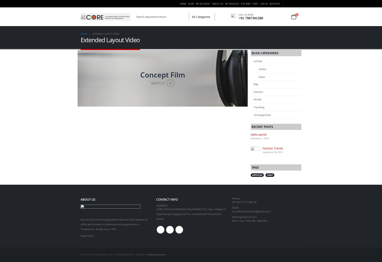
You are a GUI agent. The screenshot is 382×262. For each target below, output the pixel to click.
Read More (87, 236)
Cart (255, 3)
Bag (256, 84)
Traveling (259, 107)
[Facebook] (287, 3)
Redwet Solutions (157, 254)
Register (275, 3)
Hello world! (259, 134)
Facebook (161, 230)
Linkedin (179, 230)
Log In (264, 3)
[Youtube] (293, 3)
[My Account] (273, 17)
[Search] (219, 17)
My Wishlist (232, 3)
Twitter (170, 230)
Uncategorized (262, 115)
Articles (258, 61)
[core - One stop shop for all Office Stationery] (105, 17)
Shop (191, 3)
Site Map (245, 3)
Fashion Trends (273, 148)
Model (257, 99)
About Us (217, 3)
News (262, 77)
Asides (262, 69)
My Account (203, 3)
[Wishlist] (283, 17)
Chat (270, 175)
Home (183, 3)
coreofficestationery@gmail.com (251, 211)
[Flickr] (298, 3)
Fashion (258, 92)
